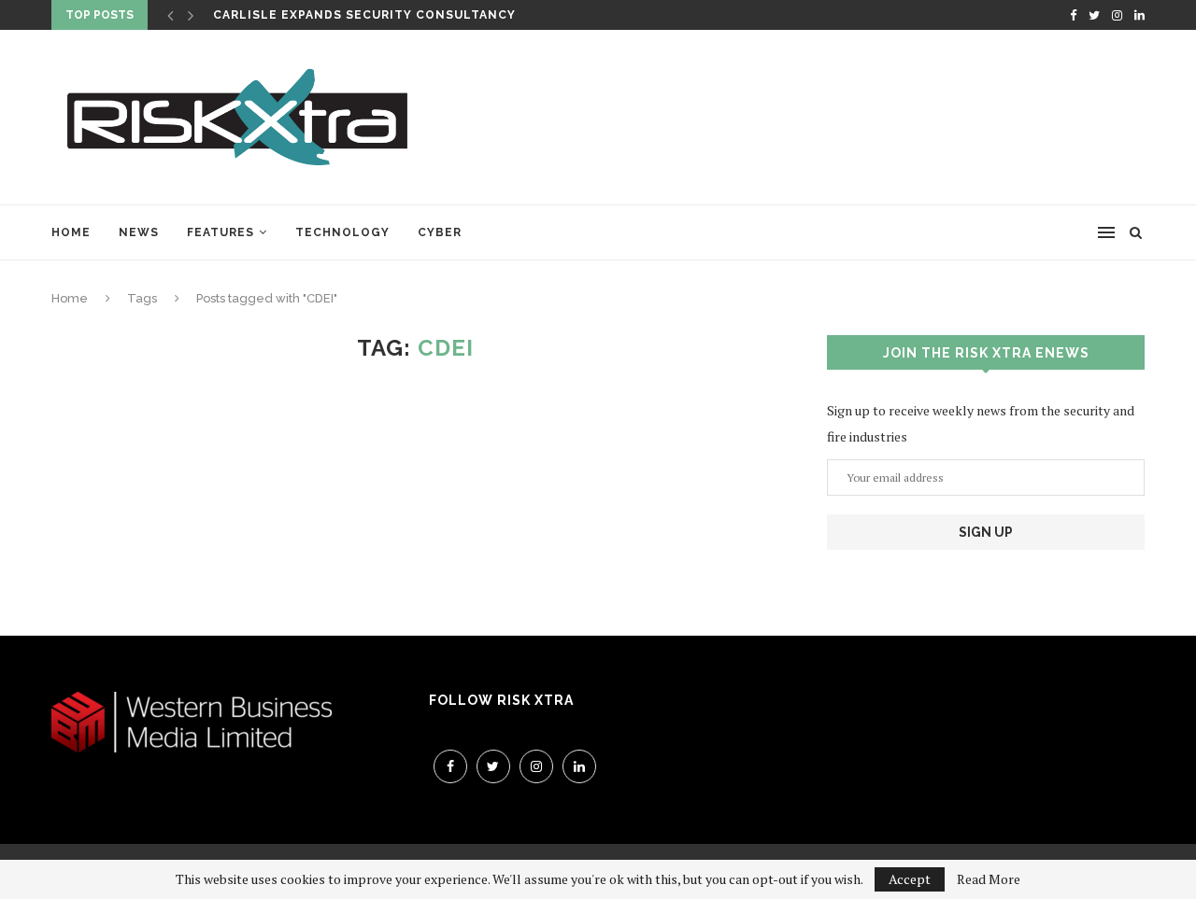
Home (71, 232)
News (139, 232)
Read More (988, 879)
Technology (342, 232)
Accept (910, 879)
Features (220, 232)
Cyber (440, 232)
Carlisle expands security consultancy (364, 14)
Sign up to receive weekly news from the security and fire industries (980, 423)
